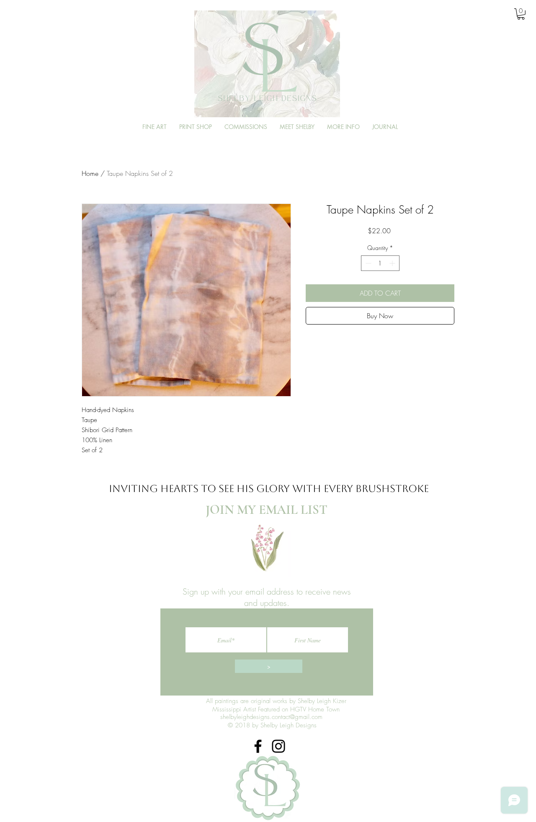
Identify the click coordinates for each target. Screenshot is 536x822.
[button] (512, 14)
